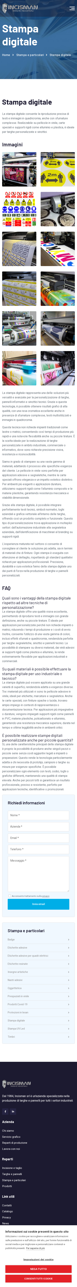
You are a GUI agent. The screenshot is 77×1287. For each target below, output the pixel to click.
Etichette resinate (18, 964)
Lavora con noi (11, 1149)
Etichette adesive (17, 948)
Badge (11, 940)
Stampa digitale (16, 1021)
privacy (45, 896)
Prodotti (7, 1186)
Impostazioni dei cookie (38, 1259)
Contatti (7, 1205)
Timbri (11, 1037)
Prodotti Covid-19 (17, 1004)
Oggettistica (14, 988)
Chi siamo (8, 1131)
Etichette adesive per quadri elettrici (28, 956)
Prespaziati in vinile (18, 996)
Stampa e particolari (14, 1180)
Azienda (8, 1122)
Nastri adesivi (15, 980)
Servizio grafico (11, 1137)
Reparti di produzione (14, 1143)
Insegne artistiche (18, 972)
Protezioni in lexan (18, 1012)
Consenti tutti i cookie (38, 1278)
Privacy (6, 1217)
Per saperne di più (35, 1248)
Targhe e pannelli (12, 1174)
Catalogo (7, 1211)
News (5, 1223)
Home (6, 55)
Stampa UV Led (16, 1029)
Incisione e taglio (12, 1168)
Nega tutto (38, 1269)
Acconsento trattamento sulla (30, 896)
